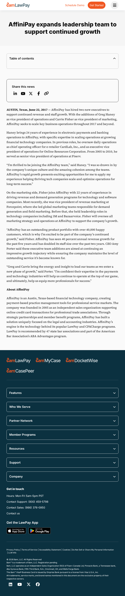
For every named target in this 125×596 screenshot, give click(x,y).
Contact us (13, 513)
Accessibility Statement (50, 550)
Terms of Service (29, 550)
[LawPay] (19, 360)
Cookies (66, 550)
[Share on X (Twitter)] (31, 93)
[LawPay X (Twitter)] (29, 584)
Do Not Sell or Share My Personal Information (93, 550)
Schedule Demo (74, 5)
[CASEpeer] (20, 370)
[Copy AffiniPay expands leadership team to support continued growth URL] (46, 93)
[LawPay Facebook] (38, 584)
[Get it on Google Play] (40, 530)
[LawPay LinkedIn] (10, 584)
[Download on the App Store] (16, 530)
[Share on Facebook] (38, 93)
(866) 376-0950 (35, 507)
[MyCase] (48, 360)
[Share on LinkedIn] (15, 93)
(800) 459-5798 (38, 501)
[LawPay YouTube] (23, 93)
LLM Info (12, 552)
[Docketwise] (82, 360)
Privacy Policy (13, 550)
